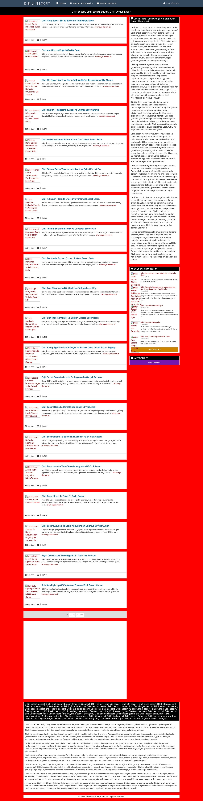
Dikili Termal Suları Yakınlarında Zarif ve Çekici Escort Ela (71, 169)
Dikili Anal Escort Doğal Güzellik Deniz (61, 50)
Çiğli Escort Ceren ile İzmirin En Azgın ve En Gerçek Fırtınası (72, 377)
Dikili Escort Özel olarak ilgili (152, 306)
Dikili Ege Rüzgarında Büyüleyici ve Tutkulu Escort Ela (69, 288)
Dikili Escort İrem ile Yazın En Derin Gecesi (63, 496)
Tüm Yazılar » (154, 349)
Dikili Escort (37, 3)
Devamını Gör (154, 362)
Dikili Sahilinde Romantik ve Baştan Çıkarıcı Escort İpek (70, 317)
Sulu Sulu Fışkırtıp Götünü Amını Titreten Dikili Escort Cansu (72, 585)
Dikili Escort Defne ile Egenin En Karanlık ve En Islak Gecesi (72, 436)
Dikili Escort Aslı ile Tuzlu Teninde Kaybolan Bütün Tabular (71, 466)
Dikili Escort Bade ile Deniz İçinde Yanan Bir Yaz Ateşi (69, 407)
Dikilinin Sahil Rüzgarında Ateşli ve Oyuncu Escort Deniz (70, 109)
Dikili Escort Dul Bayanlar (150, 322)
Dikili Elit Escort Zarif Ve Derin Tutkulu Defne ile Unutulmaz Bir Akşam (77, 80)
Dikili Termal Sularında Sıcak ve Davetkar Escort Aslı (69, 228)
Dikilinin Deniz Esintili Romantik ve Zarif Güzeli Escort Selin (72, 139)
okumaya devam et (102, 27)
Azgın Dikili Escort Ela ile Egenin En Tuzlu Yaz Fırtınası (69, 555)
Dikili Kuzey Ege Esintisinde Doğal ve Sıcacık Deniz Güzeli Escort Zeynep (78, 347)
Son (81, 614)
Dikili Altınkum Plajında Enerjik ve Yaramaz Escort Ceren (71, 199)
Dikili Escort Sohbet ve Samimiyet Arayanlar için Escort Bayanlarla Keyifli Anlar (158, 288)
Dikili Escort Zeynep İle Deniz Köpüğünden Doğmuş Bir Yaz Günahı (76, 525)
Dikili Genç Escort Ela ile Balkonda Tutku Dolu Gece (68, 20)
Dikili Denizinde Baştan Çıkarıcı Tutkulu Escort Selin (68, 258)
